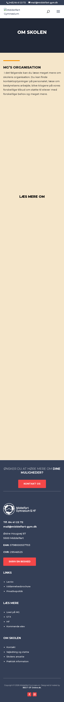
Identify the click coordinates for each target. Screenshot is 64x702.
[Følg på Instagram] (35, 694)
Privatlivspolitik (14, 591)
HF (8, 621)
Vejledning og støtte (17, 652)
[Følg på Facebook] (29, 694)
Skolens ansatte (15, 656)
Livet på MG (13, 612)
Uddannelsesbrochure (18, 586)
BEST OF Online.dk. (32, 687)
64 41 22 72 (15, 522)
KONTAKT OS (32, 483)
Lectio (9, 581)
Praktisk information (17, 661)
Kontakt (10, 647)
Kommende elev (15, 626)
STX (8, 616)
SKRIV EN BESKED (20, 561)
